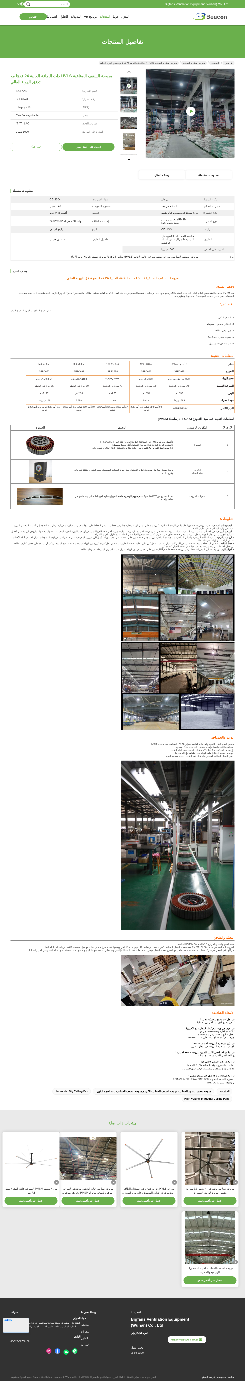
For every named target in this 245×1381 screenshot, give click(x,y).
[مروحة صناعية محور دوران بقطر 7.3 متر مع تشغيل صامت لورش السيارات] (210, 1158)
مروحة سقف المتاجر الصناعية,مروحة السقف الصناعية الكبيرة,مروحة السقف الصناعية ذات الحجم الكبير (154, 1091)
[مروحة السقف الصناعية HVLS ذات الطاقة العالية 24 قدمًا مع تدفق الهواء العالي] (190, 113)
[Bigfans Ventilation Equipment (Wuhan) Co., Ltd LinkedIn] (49, 1351)
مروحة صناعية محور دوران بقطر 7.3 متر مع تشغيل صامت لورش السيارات (210, 1190)
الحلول (64, 16)
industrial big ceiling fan (72, 1091)
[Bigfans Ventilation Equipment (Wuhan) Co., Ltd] (210, 17)
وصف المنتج (161, 175)
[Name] (28, 4)
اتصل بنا (52, 16)
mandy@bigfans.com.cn (184, 1339)
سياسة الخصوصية (225, 1377)
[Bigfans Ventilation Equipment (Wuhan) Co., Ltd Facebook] (57, 1351)
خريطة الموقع (208, 1377)
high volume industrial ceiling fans (207, 1098)
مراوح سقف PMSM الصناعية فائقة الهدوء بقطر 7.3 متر (31, 1190)
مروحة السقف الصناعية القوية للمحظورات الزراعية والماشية (210, 1270)
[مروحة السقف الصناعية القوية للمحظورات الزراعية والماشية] (210, 1238)
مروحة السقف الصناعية (194, 63)
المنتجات (105, 16)
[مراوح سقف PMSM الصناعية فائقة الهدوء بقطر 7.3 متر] (31, 1158)
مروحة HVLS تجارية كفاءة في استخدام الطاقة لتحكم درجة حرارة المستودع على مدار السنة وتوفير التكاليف (149, 1191)
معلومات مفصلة (208, 175)
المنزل (125, 16)
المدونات (75, 16)
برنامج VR (90, 16)
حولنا (116, 16)
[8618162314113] (75, 1351)
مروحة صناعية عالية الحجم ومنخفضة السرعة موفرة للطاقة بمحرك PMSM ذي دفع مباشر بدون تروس (88, 1191)
